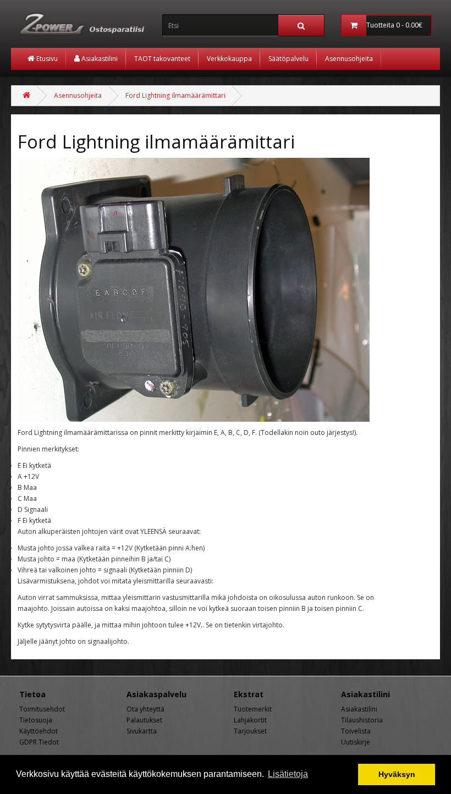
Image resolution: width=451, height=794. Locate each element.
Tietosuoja (35, 720)
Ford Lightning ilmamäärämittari (175, 95)
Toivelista (356, 731)
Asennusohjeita (349, 58)
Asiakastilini (99, 58)
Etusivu (46, 58)
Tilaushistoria (362, 720)
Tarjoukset (250, 731)
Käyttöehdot (38, 731)
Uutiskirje (355, 742)
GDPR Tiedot (39, 742)
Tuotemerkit (253, 709)
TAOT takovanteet (162, 58)
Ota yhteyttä (145, 709)
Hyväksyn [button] (396, 774)
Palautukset (144, 720)
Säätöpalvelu (288, 58)
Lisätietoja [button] (288, 774)
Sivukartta (142, 731)
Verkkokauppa (229, 58)
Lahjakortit (250, 720)
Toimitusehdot (42, 709)
